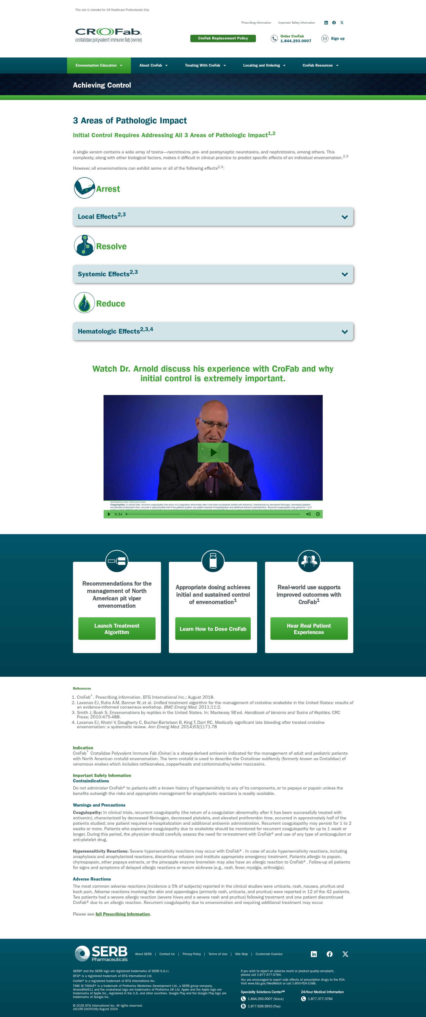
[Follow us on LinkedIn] (326, 23)
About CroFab (151, 65)
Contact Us (168, 954)
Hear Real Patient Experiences (309, 629)
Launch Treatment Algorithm (117, 629)
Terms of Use (218, 954)
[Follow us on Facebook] (334, 23)
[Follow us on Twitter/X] (342, 23)
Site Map (242, 954)
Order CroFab (292, 36)
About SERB (144, 954)
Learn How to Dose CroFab (213, 629)
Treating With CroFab (202, 65)
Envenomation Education (96, 65)
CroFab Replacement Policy (223, 38)
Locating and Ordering (261, 65)
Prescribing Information (256, 22)
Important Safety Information (296, 22)
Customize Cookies (269, 954)
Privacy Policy (192, 954)
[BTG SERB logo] (101, 954)
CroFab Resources (318, 65)
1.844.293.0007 (296, 40)
